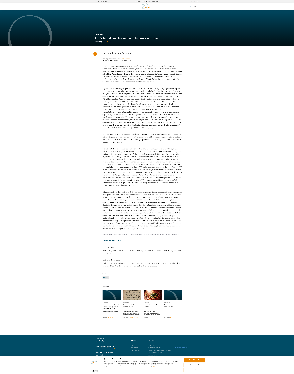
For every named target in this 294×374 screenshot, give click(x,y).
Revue (132, 345)
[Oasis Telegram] (104, 1)
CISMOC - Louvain (153, 355)
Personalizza (193, 364)
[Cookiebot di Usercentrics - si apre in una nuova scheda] (94, 371)
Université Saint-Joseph (155, 352)
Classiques (99, 34)
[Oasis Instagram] (102, 1)
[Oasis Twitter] (99, 1)
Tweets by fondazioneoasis (181, 347)
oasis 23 (105, 277)
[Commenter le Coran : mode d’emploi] (132, 295)
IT (191, 1)
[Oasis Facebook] (97, 1)
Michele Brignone (107, 42)
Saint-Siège (151, 345)
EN (194, 1)
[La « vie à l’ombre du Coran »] (153, 295)
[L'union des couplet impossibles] (173, 295)
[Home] (147, 6)
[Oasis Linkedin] (106, 1)
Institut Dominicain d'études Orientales (159, 350)
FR (197, 1)
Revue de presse (135, 350)
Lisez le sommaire (126, 58)
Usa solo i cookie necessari (194, 369)
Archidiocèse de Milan (154, 348)
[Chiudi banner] (207, 358)
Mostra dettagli (108, 371)
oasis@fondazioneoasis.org (107, 348)
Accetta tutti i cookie (194, 359)
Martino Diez (111, 317)
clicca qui (140, 365)
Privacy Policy (157, 366)
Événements (134, 348)
